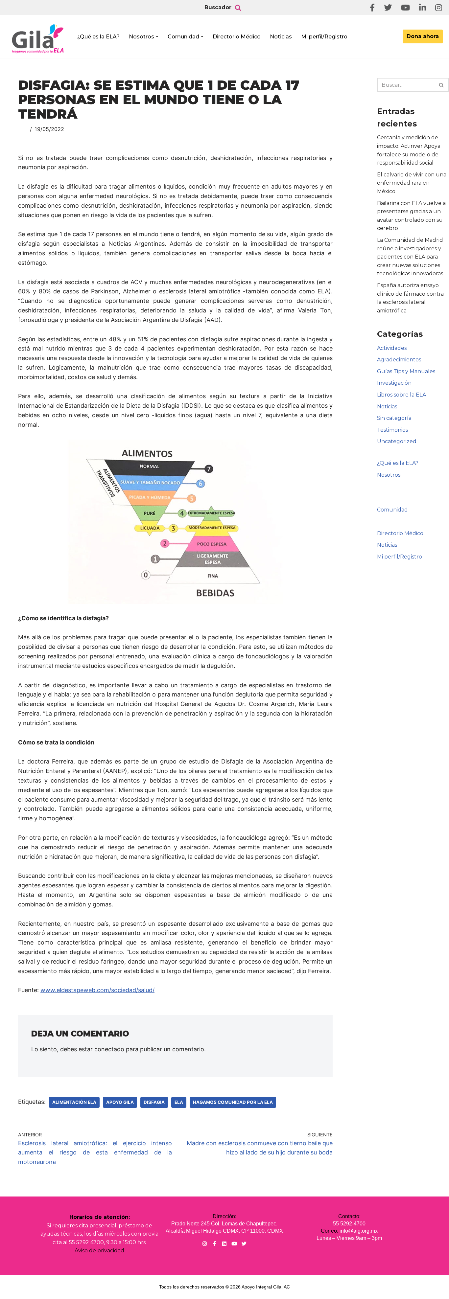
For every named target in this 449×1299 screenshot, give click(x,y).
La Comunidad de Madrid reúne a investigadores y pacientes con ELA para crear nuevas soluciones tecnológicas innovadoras (410, 257)
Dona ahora (423, 36)
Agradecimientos (399, 359)
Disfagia (154, 1102)
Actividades (392, 348)
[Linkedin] (224, 1243)
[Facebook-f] (214, 1243)
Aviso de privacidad (99, 1250)
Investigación (394, 383)
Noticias (281, 37)
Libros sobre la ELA (401, 395)
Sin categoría (394, 418)
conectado (109, 1049)
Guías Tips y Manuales (406, 371)
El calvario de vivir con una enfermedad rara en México (411, 182)
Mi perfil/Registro (324, 37)
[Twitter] (244, 1243)
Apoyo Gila (120, 1102)
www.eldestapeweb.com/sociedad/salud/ (97, 990)
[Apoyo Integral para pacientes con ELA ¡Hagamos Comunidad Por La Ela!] (38, 38)
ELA (179, 1102)
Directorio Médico (237, 37)
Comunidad (392, 510)
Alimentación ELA (74, 1102)
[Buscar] (238, 7)
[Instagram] (204, 1243)
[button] (157, 36)
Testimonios (392, 430)
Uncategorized (396, 441)
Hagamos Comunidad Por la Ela (233, 1102)
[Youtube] (234, 1243)
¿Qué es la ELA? (98, 37)
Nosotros (388, 475)
